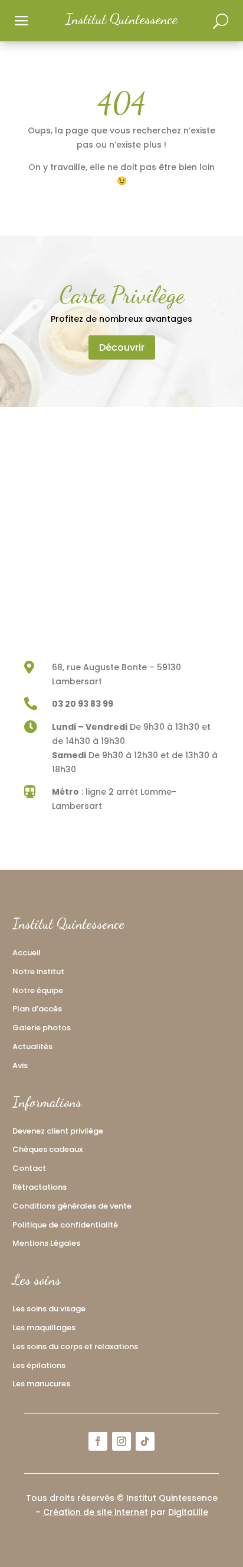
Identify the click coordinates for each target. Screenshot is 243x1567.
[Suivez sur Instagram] (121, 1441)
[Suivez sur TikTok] (145, 1441)
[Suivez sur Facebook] (97, 1441)
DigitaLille (188, 1512)
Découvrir (122, 347)
